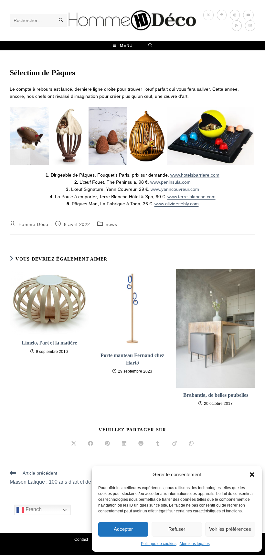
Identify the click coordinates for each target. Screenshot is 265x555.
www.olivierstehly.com (176, 203)
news (111, 224)
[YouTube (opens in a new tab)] (248, 15)
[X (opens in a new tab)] (208, 15)
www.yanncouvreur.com (175, 189)
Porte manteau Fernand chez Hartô (132, 359)
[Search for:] (150, 45)
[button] (252, 474)
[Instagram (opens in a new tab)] (235, 15)
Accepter (123, 529)
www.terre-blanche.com (191, 196)
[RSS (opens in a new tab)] (237, 25)
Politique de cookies (158, 543)
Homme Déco (33, 224)
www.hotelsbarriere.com (194, 175)
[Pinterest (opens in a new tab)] (222, 15)
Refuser (176, 529)
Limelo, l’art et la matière (49, 342)
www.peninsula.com (170, 182)
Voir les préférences (230, 529)
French (33, 509)
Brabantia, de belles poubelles (215, 395)
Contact (81, 539)
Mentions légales (195, 543)
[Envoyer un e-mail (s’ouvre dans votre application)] (250, 25)
